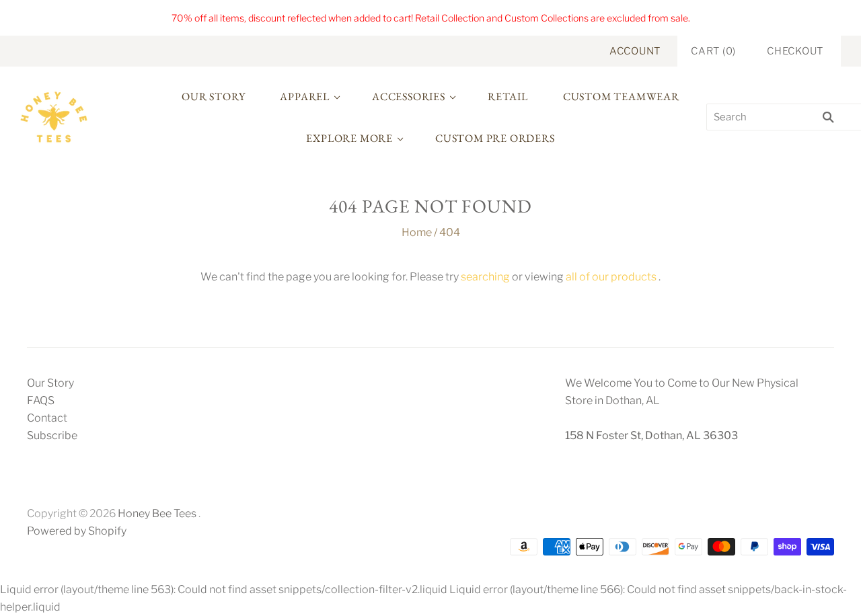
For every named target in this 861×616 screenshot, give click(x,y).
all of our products (611, 276)
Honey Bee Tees (157, 513)
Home (417, 232)
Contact (47, 418)
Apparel (305, 96)
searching (485, 276)
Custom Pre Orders (495, 138)
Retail (508, 96)
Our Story (213, 96)
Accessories (408, 96)
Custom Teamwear (621, 96)
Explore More (349, 138)
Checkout (795, 51)
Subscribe (52, 435)
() (713, 51)
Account (635, 51)
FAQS (40, 400)
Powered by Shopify (76, 531)
